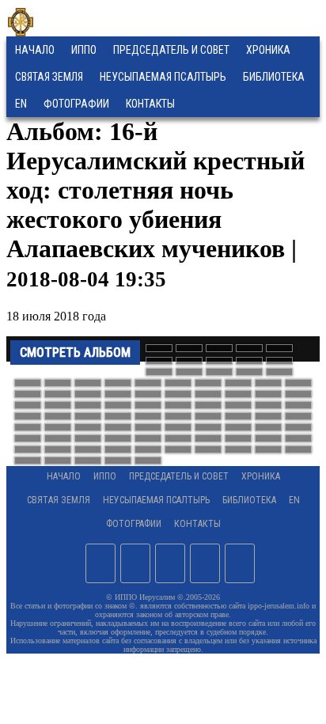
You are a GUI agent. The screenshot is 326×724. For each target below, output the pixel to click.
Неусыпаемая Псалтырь (163, 76)
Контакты (197, 523)
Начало (35, 50)
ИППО (84, 50)
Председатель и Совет (171, 50)
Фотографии (133, 523)
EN (21, 103)
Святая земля (49, 76)
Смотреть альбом (75, 352)
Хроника (268, 50)
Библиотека (274, 76)
